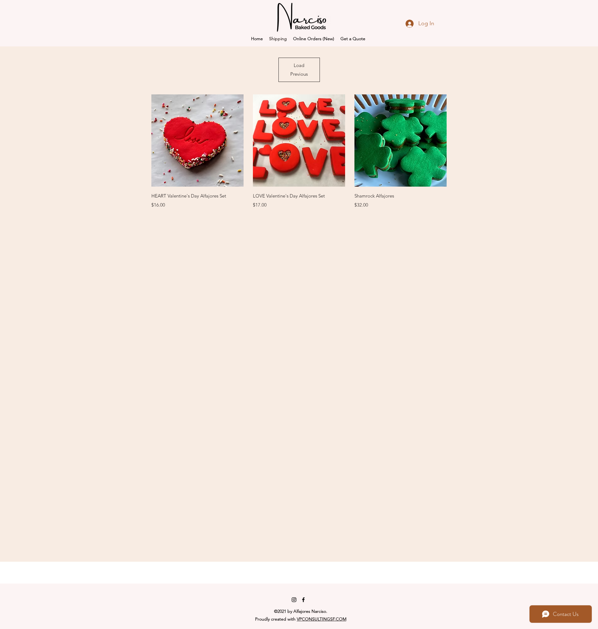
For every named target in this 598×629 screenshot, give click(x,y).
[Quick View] (197, 140)
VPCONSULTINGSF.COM (321, 619)
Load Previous (299, 69)
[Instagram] (294, 600)
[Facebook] (303, 600)
